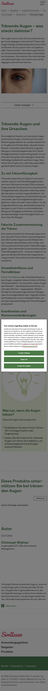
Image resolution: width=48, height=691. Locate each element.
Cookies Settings (24, 353)
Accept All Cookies (23, 366)
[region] (24, 345)
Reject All (24, 359)
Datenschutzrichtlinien (30, 346)
